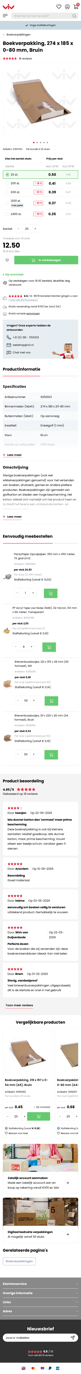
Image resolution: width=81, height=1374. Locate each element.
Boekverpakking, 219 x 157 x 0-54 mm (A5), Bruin (26, 1082)
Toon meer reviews (19, 1005)
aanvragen (33, 313)
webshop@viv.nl (23, 345)
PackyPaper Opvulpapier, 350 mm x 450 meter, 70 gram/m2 (44, 556)
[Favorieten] (59, 6)
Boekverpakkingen (19, 34)
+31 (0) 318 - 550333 (26, 337)
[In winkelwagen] (50, 593)
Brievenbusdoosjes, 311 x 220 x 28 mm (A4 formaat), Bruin (41, 718)
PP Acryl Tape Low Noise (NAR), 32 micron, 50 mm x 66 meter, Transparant (44, 610)
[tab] (40, 1283)
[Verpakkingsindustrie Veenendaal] (8, 6)
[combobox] (44, 16)
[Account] (67, 6)
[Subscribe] (72, 1338)
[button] (16, 1133)
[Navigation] (5, 15)
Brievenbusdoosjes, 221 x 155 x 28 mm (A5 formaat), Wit (42, 664)
